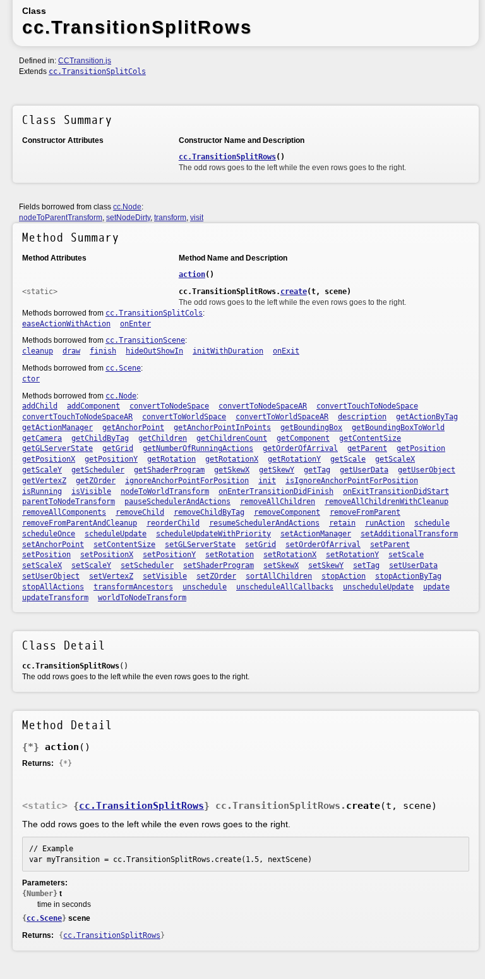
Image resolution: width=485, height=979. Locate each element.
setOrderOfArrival (323, 544)
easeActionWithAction (66, 323)
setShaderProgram (218, 565)
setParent (390, 544)
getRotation (171, 459)
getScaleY (42, 469)
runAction (385, 523)
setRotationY (352, 554)
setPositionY (169, 554)
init (267, 480)
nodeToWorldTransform (165, 491)
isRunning (42, 491)
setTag (366, 565)
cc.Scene (123, 368)
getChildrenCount (231, 438)
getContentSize (370, 438)
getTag (317, 469)
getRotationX (231, 459)
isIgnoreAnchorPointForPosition (351, 480)
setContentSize (124, 544)
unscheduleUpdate (378, 586)
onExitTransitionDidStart (396, 491)
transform (170, 217)
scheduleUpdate (116, 533)
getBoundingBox (311, 427)
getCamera (42, 438)
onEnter (135, 323)
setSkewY (326, 565)
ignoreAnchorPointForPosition (187, 480)
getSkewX (231, 469)
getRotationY (294, 459)
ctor (31, 378)
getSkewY (276, 469)
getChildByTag (100, 438)
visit (196, 217)
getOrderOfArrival (300, 448)
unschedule (205, 586)
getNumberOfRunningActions (198, 448)
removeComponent (287, 512)
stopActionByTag (408, 576)
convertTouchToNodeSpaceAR (77, 416)
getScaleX (395, 459)
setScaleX (42, 565)
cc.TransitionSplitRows (227, 156)
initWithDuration (228, 351)
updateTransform (55, 597)
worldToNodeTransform (142, 597)
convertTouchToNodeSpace (367, 406)
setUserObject (51, 576)
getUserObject (426, 469)
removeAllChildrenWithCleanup (386, 501)
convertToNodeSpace (169, 406)
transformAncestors (133, 586)
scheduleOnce (48, 533)
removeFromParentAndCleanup (79, 523)
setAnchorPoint (53, 544)
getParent (367, 448)
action (192, 274)
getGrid (117, 448)
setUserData (413, 565)
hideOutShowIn (154, 351)
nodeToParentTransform (60, 217)
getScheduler (97, 469)
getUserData (364, 469)
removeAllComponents (64, 512)
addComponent (93, 406)
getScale (348, 459)
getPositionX (48, 459)
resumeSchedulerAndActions (264, 523)
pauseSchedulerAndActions (177, 501)
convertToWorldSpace (184, 416)
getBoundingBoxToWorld (398, 427)
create (293, 291)
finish (103, 351)
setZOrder (216, 576)
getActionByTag (427, 416)
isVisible (91, 491)
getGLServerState (57, 448)
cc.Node (127, 206)
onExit (286, 351)
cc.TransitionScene (145, 340)
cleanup (37, 351)
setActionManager (315, 533)
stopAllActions (53, 586)
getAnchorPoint (133, 427)
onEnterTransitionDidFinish (276, 491)
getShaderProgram (169, 469)
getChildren (162, 438)
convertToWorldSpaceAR (282, 416)
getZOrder (96, 480)
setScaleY (91, 565)
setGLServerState (200, 544)
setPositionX (106, 554)
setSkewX (281, 565)
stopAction (343, 576)
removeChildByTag (209, 512)
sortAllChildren (279, 576)
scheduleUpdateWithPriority (213, 533)
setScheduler (147, 565)
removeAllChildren (277, 501)
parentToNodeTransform (68, 501)
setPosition (46, 554)
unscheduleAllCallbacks (284, 586)
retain (342, 523)
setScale (406, 554)
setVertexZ (111, 576)
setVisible (165, 576)
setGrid (260, 544)
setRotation (229, 554)
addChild (39, 406)
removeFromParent (365, 512)
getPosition (421, 448)
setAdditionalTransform (409, 533)
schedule (432, 523)
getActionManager (57, 427)
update (436, 586)
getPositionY (111, 459)
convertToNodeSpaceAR (263, 406)
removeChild (140, 512)
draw (71, 351)
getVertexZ (44, 480)
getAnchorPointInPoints (222, 427)
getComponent (303, 438)
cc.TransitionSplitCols (97, 71)
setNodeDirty (128, 217)
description (362, 416)
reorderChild (173, 523)
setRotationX (289, 554)
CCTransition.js (84, 60)
